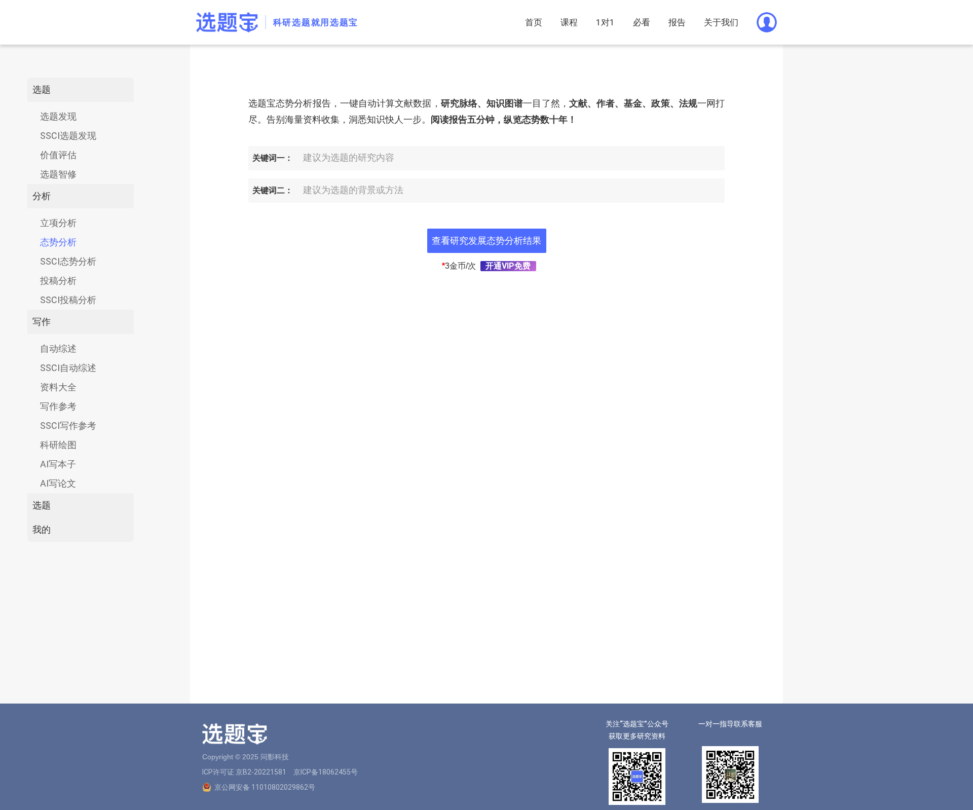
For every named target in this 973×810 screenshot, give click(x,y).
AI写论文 (58, 483)
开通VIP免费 (508, 266)
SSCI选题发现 (68, 135)
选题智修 (58, 174)
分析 (41, 196)
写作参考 (58, 406)
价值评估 (58, 155)
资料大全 (58, 387)
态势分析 (58, 242)
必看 (641, 22)
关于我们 (721, 22)
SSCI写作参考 (68, 425)
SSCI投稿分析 (68, 299)
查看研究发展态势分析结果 (486, 241)
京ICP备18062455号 (325, 772)
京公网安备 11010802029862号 (264, 787)
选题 (41, 89)
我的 (41, 529)
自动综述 (58, 348)
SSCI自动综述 (68, 367)
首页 (533, 22)
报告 (677, 22)
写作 (41, 321)
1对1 (605, 22)
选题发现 (58, 116)
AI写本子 (58, 464)
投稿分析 (58, 280)
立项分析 (58, 222)
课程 (569, 22)
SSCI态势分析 (68, 261)
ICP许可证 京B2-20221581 (244, 772)
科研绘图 (58, 444)
